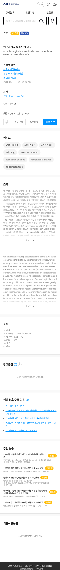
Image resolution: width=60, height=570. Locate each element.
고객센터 (48, 6)
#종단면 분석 (47, 145)
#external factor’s (14, 166)
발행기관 (30, 12)
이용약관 (29, 565)
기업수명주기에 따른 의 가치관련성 (23, 502)
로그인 (40, 4)
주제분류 (10, 12)
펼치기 (56, 55)
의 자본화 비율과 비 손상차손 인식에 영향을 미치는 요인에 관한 (25, 492)
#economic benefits (15, 159)
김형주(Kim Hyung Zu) (13, 96)
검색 (40, 23)
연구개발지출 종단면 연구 (16, 405)
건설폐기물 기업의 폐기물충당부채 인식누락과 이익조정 (28, 418)
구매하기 (48, 122)
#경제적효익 (29, 145)
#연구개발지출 (12, 145)
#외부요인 (10, 152)
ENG (55, 6)
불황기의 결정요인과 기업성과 (21, 477)
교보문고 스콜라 (15, 565)
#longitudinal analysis (41, 159)
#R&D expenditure (29, 152)
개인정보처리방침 (43, 565)
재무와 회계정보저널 (13, 73)
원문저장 (34, 122)
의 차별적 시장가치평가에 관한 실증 (23, 455)
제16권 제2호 (9, 77)
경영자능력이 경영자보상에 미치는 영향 (21, 430)
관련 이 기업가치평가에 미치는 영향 (23, 468)
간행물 (49, 12)
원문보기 (18, 122)
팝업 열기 (20, 364)
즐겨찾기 (52, 24)
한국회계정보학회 (11, 69)
